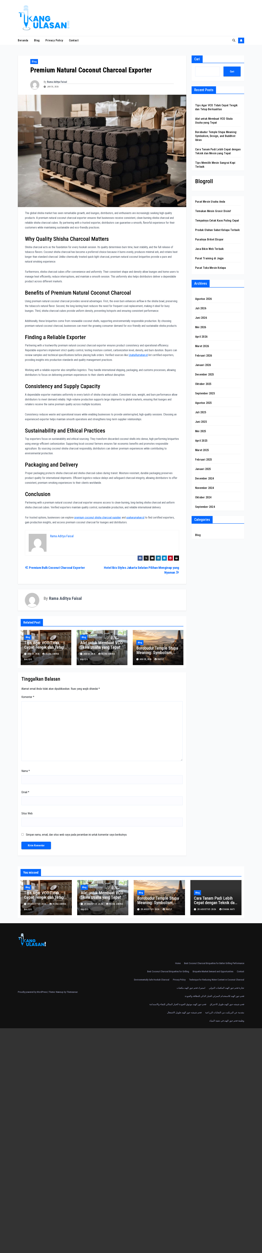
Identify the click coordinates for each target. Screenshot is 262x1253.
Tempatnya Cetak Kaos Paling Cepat (217, 220)
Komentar (27, 697)
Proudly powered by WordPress (33, 992)
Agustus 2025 (203, 403)
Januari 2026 (203, 365)
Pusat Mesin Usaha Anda (210, 201)
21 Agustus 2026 (37, 904)
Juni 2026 (201, 317)
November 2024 (204, 488)
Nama (25, 771)
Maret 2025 (202, 450)
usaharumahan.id (135, 517)
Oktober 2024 (203, 497)
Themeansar (72, 992)
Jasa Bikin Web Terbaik (209, 249)
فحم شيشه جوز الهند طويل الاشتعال (184, 1012)
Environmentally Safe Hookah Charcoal (151, 979)
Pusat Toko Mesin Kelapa (210, 268)
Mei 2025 (200, 431)
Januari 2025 (203, 469)
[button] (233, 40)
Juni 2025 (201, 421)
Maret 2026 (202, 346)
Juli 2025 (200, 412)
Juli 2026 (200, 308)
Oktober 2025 (203, 384)
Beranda (23, 40)
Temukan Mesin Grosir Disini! (213, 211)
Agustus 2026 (203, 299)
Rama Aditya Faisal (57, 81)
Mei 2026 (200, 327)
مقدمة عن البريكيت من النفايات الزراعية (224, 1012)
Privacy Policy (54, 40)
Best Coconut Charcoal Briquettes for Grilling (168, 971)
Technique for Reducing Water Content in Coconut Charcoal (216, 979)
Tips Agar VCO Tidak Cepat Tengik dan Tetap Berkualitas (44, 647)
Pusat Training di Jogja (209, 258)
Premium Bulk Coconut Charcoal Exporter (56, 568)
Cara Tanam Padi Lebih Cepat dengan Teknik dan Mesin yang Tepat (215, 903)
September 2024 (205, 507)
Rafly (161, 659)
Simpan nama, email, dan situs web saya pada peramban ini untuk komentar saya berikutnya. (76, 834)
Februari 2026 (203, 355)
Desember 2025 (204, 374)
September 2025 (205, 393)
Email (25, 792)
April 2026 (201, 336)
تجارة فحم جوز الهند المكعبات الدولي (226, 988)
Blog (37, 40)
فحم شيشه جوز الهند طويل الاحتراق (227, 1004)
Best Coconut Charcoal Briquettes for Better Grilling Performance (214, 963)
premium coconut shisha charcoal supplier (97, 517)
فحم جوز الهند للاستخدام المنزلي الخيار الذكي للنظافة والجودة (214, 996)
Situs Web (27, 813)
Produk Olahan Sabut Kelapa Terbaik (217, 230)
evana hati (228, 909)
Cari (197, 59)
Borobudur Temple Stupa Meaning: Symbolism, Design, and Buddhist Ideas (157, 655)
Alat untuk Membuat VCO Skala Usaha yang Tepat (101, 645)
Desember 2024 (204, 478)
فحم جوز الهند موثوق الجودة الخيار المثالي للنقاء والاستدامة (177, 1004)
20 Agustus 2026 (150, 909)
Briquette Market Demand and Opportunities (213, 971)
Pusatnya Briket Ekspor (209, 239)
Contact (74, 40)
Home (178, 963)
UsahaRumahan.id (138, 355)
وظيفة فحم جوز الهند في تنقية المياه (226, 1020)
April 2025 (201, 440)
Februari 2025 (203, 459)
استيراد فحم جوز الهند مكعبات (191, 988)
